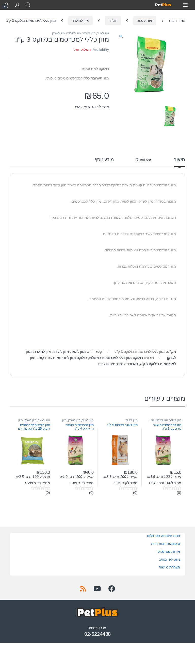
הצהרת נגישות (169, 567)
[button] (121, 37)
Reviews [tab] (143, 159)
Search (28, 5)
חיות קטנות (145, 21)
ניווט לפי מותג (169, 559)
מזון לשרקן (58, 33)
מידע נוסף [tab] (104, 159)
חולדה (113, 21)
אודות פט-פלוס (168, 551)
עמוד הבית (177, 21)
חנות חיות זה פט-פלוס (163, 536)
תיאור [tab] (179, 159)
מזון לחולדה (80, 21)
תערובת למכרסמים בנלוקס (118, 364)
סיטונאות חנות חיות (165, 544)
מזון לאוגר (103, 33)
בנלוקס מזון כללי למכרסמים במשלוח (116, 358)
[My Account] (17, 5)
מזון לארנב (88, 33)
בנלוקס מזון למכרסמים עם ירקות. (62, 358)
